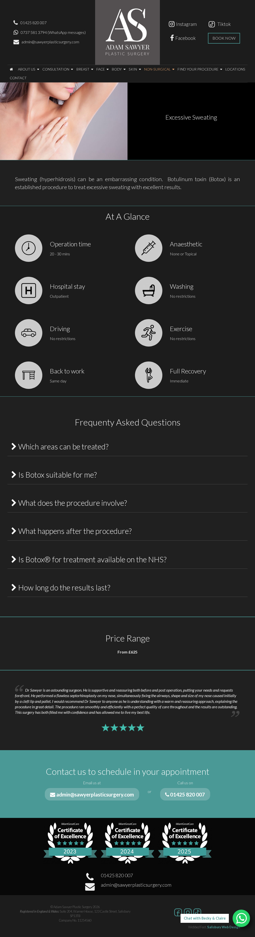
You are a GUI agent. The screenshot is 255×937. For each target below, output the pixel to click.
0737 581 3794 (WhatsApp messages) (53, 32)
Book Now (224, 38)
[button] (11, 69)
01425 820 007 (33, 22)
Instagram (186, 24)
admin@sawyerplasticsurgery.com (50, 41)
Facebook (185, 38)
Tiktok (223, 24)
